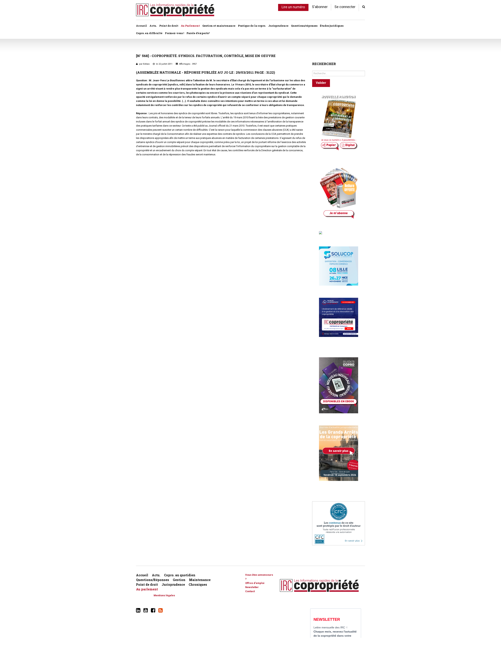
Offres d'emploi (254, 583)
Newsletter (252, 587)
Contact (250, 591)
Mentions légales (164, 595)
